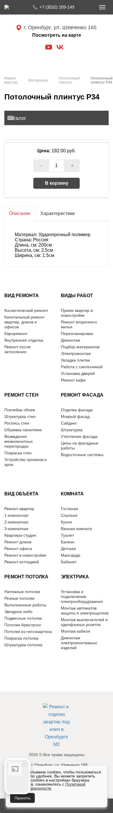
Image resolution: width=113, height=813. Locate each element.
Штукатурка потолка (23, 644)
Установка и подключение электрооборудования (82, 596)
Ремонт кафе (73, 380)
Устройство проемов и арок (25, 462)
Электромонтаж (76, 353)
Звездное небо (18, 611)
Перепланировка (77, 333)
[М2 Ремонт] (56, 725)
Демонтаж (70, 340)
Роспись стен (16, 423)
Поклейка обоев (19, 410)
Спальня (69, 515)
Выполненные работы (25, 605)
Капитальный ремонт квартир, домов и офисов (24, 322)
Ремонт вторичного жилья (79, 324)
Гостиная (69, 508)
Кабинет (68, 562)
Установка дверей (78, 373)
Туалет (67, 535)
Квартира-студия (20, 535)
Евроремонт (16, 333)
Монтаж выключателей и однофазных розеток (84, 622)
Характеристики (57, 213)
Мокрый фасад (75, 416)
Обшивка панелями (23, 429)
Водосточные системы (82, 454)
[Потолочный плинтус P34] (56, 141)
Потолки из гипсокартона (28, 631)
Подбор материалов (80, 347)
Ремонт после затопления (17, 349)
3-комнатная (16, 528)
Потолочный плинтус (69, 80)
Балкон (67, 542)
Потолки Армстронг (22, 625)
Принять (22, 798)
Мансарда (70, 555)
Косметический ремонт (26, 310)
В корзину (56, 183)
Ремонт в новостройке (25, 555)
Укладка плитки (75, 360)
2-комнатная (16, 522)
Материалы (38, 80)
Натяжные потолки (22, 591)
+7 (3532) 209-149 (56, 7)
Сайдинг (69, 423)
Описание (19, 213)
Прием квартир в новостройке (77, 313)
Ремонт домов (17, 542)
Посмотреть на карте (56, 35)
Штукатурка (72, 429)
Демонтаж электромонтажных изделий (79, 643)
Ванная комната (76, 528)
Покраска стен (18, 453)
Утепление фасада (79, 436)
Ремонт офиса (18, 548)
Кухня (66, 522)
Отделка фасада (77, 410)
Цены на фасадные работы (79, 445)
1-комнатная (16, 515)
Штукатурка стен (20, 416)
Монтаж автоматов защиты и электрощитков (84, 610)
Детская (68, 548)
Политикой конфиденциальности (47, 786)
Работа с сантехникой (82, 366)
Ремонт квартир (10, 80)
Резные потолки (19, 598)
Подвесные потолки (23, 618)
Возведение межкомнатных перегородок (18, 441)
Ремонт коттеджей (21, 562)
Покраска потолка (21, 638)
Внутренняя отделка (23, 340)
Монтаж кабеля (75, 631)
